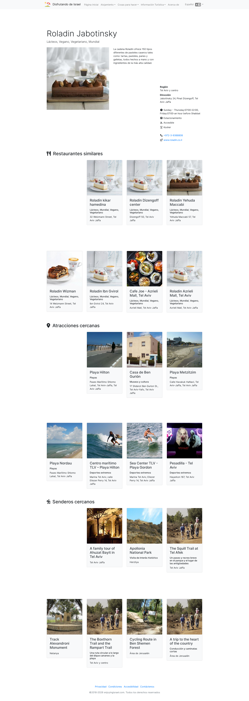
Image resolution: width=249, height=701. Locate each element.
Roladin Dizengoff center (144, 202)
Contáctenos (147, 686)
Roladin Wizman (63, 291)
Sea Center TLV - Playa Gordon (144, 465)
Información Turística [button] (152, 4)
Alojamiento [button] (107, 4)
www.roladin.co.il (173, 139)
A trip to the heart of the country (184, 641)
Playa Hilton (99, 372)
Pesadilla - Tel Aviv (181, 465)
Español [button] (190, 4)
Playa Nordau (61, 463)
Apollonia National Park (141, 550)
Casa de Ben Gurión (140, 374)
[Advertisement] (124, 20)
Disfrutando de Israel (67, 4)
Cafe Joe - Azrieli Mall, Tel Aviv (144, 293)
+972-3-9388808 (173, 135)
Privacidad (100, 686)
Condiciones (115, 686)
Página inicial (91, 4)
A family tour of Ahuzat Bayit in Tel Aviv (102, 552)
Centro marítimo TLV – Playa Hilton (104, 465)
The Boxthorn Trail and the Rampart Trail (101, 643)
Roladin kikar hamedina (100, 202)
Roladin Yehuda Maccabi (182, 202)
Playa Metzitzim (183, 372)
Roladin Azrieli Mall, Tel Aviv (181, 293)
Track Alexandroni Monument (59, 643)
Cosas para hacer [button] (127, 4)
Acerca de (173, 4)
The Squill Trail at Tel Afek (184, 550)
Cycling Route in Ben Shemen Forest (143, 643)
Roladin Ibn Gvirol (104, 291)
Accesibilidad (131, 686)
